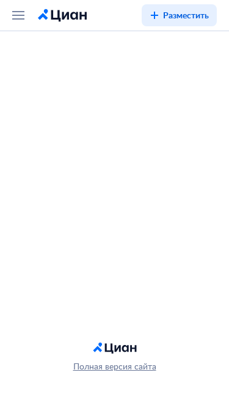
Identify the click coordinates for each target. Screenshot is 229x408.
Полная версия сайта (114, 366)
